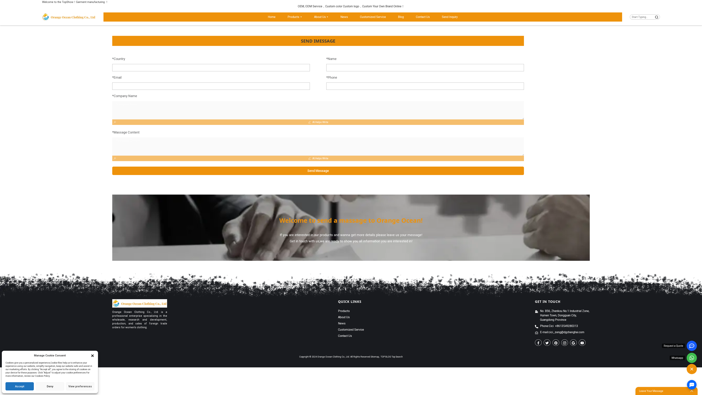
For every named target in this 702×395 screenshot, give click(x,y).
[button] (92, 355)
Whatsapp (677, 357)
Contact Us (345, 336)
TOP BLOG (386, 357)
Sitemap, (375, 357)
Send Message (318, 171)
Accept (19, 386)
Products (344, 311)
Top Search (397, 357)
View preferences (80, 386)
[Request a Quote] (692, 346)
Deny (50, 386)
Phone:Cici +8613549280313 (559, 326)
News (342, 323)
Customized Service (351, 329)
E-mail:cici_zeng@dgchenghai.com (562, 332)
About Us (344, 317)
